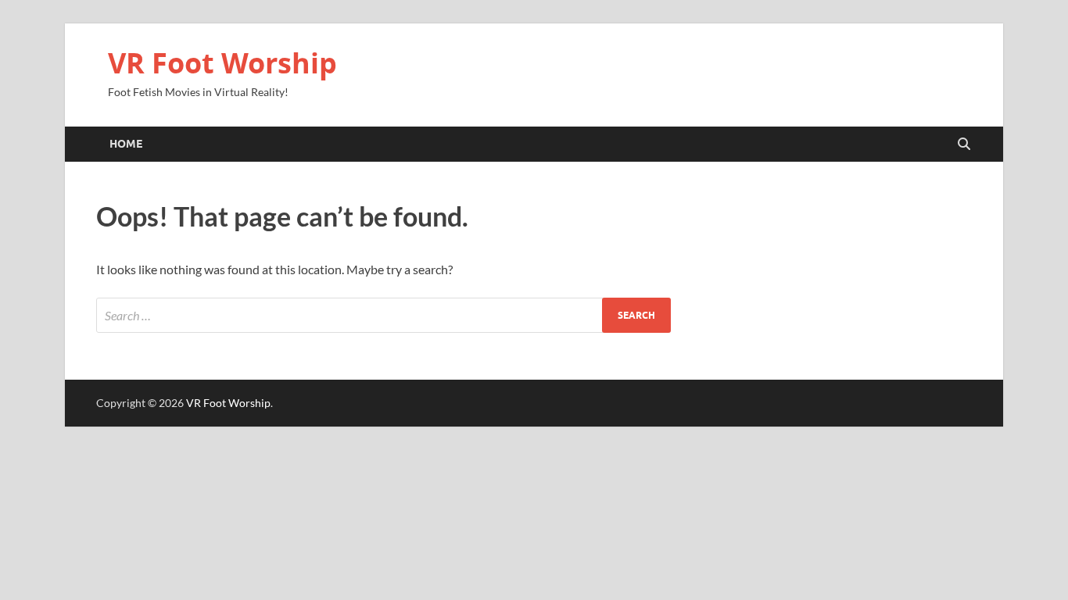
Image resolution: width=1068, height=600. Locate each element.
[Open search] (964, 144)
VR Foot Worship (222, 63)
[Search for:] (383, 315)
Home (125, 144)
